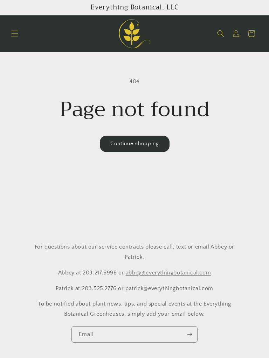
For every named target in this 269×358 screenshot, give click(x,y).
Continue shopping (134, 143)
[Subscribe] (189, 334)
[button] (14, 33)
